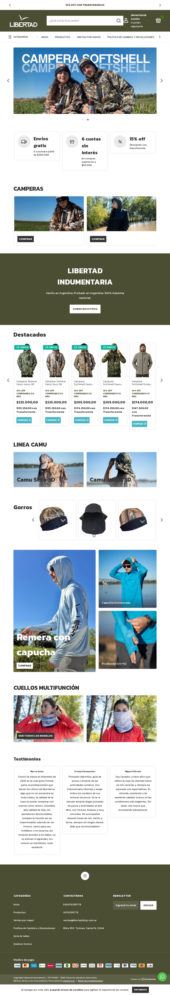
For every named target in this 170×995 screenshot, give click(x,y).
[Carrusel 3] (85, 81)
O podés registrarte (137, 24)
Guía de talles (21, 936)
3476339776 (70, 912)
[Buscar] (118, 20)
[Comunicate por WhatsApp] (162, 977)
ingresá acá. (69, 980)
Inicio (44, 37)
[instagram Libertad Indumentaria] (85, 876)
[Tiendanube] (144, 980)
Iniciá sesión (138, 17)
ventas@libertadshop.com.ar (80, 920)
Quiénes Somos (22, 944)
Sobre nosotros (85, 309)
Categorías (20, 37)
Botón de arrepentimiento (90, 980)
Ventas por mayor (89, 37)
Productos (62, 37)
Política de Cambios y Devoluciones (130, 37)
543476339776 (72, 904)
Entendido (140, 989)
